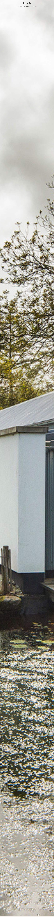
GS (25, 3)
